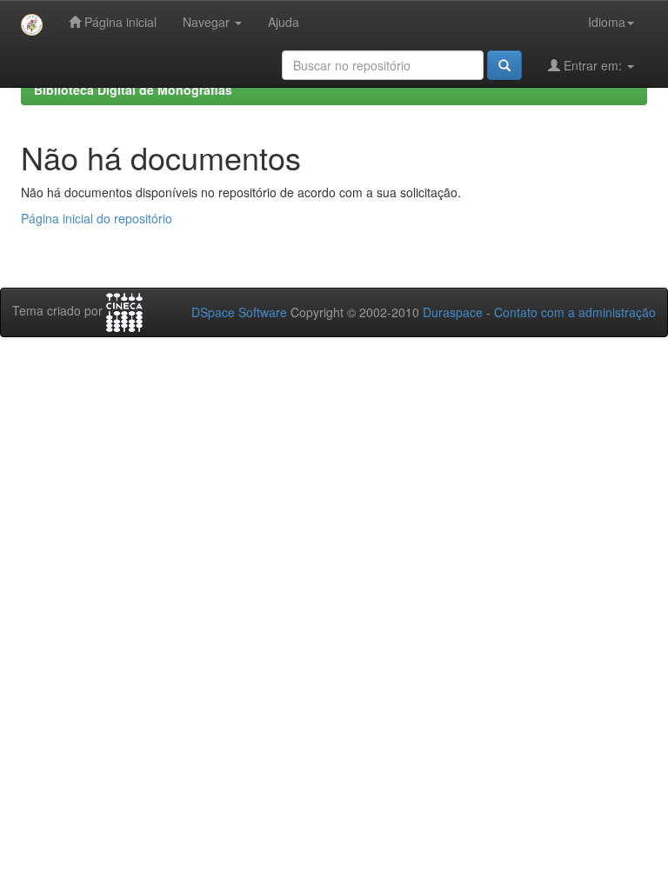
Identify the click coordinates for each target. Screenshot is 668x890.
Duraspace (453, 312)
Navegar (208, 21)
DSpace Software (239, 312)
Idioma (606, 21)
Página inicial (119, 21)
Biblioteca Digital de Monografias (133, 89)
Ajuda (283, 21)
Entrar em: (592, 65)
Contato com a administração (575, 312)
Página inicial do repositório (96, 218)
